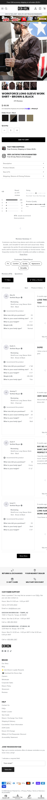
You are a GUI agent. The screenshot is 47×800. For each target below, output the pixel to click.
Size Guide (5, 715)
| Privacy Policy (26, 791)
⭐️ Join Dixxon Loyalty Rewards (13, 670)
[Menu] (2, 8)
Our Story (5, 663)
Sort (26, 288)
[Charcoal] (21, 118)
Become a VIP (6, 797)
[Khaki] (29, 118)
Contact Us (5, 705)
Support (29, 797)
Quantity (5, 126)
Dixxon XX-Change (8, 731)
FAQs (38, 595)
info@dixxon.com (14, 608)
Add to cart (23, 140)
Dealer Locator (7, 711)
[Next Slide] (31, 228)
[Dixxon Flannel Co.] (23, 8)
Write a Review (38, 280)
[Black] (5, 118)
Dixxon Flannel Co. (13, 791)
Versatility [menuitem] (23, 268)
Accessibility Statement (10, 737)
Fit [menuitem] (8, 263)
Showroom (5, 689)
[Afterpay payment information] (35, 108)
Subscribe (8, 769)
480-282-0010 (12, 622)
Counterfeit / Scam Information (12, 724)
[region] (23, 228)
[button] (7, 8)
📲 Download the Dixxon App (12, 673)
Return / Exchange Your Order (12, 718)
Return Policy (6, 686)
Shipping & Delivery (8, 721)
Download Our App (17, 798)
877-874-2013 (12, 605)
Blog (3, 666)
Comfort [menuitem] (15, 263)
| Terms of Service (38, 791)
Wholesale (5, 679)
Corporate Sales (7, 683)
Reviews (5, 692)
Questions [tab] (19, 274)
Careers (4, 676)
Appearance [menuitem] (36, 263)
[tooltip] (30, 239)
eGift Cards (6, 728)
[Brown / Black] (13, 118)
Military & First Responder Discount (14, 734)
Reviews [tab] (7, 274)
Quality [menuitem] (25, 263)
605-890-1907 (12, 639)
